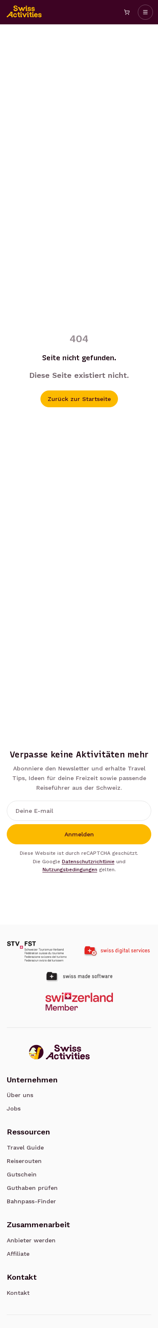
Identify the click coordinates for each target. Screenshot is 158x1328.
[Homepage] (24, 12)
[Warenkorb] (126, 12)
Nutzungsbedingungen (70, 869)
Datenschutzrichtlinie (88, 861)
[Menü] (145, 12)
